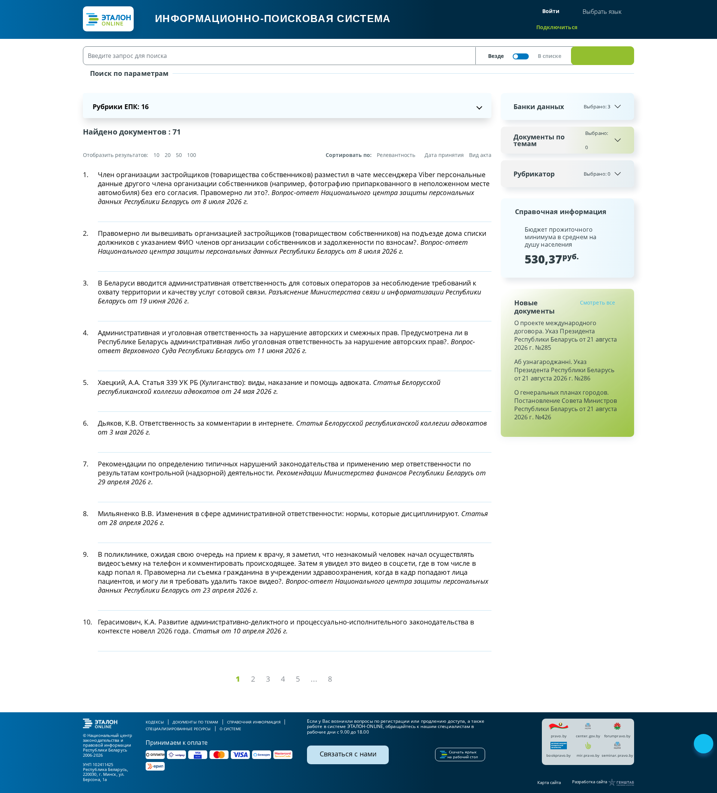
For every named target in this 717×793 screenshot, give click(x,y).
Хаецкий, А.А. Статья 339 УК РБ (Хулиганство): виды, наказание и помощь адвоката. (269, 387)
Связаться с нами (348, 753)
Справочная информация (253, 722)
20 (168, 154)
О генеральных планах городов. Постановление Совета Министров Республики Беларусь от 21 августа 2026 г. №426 (565, 404)
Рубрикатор (561, 173)
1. (86, 174)
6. (86, 423)
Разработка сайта (590, 782)
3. (86, 282)
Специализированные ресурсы (178, 728)
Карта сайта (549, 782)
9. (86, 554)
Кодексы (155, 722)
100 (191, 154)
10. (87, 621)
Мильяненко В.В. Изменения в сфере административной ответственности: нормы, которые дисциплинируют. (293, 518)
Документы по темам (560, 140)
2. (86, 233)
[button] (512, 245)
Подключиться (556, 27)
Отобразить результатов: (115, 155)
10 (156, 154)
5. (86, 382)
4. (86, 332)
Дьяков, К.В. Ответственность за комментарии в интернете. (292, 427)
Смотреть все (597, 302)
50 (179, 154)
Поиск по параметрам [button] (128, 73)
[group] (567, 245)
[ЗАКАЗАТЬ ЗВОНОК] (704, 744)
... (314, 679)
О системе (231, 728)
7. (86, 463)
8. (86, 513)
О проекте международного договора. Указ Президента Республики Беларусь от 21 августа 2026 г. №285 (565, 335)
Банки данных (561, 106)
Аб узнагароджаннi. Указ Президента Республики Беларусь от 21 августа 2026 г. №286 (564, 370)
